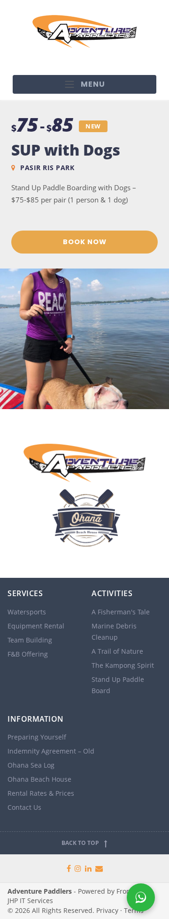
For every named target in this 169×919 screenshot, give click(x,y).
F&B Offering (28, 654)
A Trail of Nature (117, 651)
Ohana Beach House (39, 779)
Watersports (27, 611)
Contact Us (24, 807)
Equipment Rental (36, 625)
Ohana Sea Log (31, 765)
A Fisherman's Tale (121, 611)
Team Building (30, 639)
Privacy (107, 910)
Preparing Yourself (37, 736)
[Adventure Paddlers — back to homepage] (84, 493)
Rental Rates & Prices (41, 793)
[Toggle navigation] (85, 84)
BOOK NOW (85, 242)
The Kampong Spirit (123, 665)
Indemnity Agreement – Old (51, 751)
